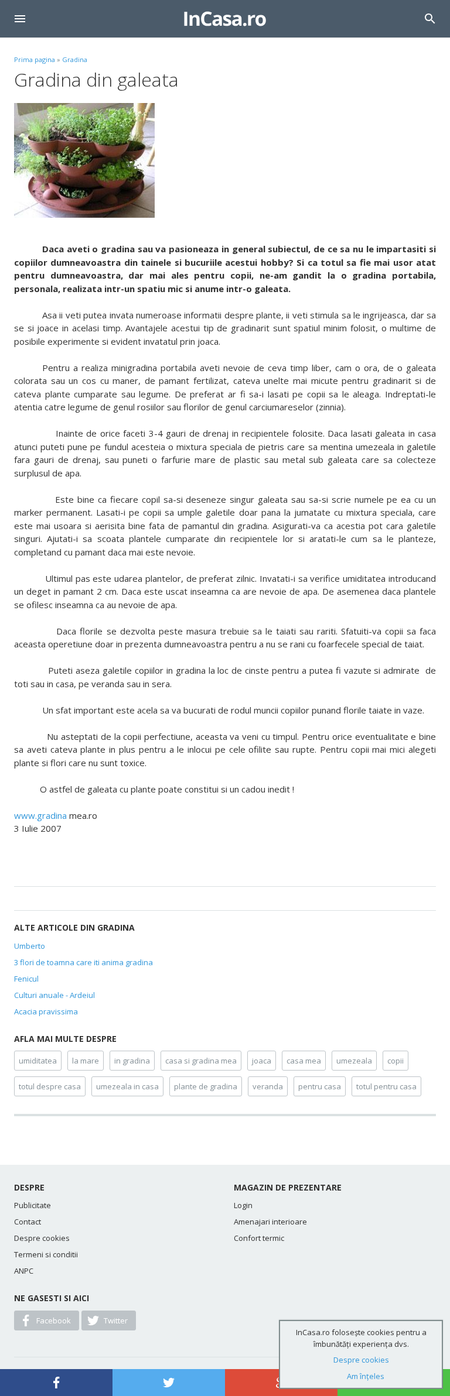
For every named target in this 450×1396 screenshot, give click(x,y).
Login (243, 1205)
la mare (85, 1060)
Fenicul (26, 978)
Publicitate (32, 1205)
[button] (20, 19)
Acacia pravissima (46, 1011)
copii (395, 1060)
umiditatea (38, 1060)
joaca (261, 1060)
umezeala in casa (127, 1086)
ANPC (23, 1270)
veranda (268, 1086)
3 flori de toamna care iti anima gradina (83, 962)
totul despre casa (50, 1086)
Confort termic (259, 1238)
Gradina (74, 59)
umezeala (354, 1060)
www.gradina (40, 815)
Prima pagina (34, 59)
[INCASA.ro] (225, 19)
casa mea (304, 1060)
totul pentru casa (386, 1086)
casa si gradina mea (201, 1060)
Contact (27, 1221)
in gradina (132, 1060)
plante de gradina (205, 1086)
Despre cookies (42, 1238)
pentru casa (319, 1086)
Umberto (29, 946)
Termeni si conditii (46, 1254)
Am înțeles (365, 1376)
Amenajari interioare (270, 1221)
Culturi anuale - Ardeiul (54, 995)
